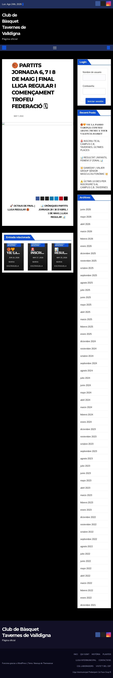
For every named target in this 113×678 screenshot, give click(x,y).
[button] (104, 47)
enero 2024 (86, 422)
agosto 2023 (86, 458)
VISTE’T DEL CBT (103, 666)
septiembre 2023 (88, 451)
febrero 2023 (86, 502)
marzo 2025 (86, 319)
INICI (76, 654)
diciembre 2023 (88, 429)
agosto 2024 (86, 370)
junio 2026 (85, 209)
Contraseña (88, 86)
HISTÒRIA (96, 654)
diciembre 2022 (88, 517)
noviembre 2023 (88, 436)
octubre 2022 (86, 532)
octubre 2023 (86, 444)
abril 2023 (85, 488)
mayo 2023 (86, 480)
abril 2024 (85, 400)
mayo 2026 (86, 217)
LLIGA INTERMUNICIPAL (86, 660)
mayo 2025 (86, 305)
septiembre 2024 (88, 363)
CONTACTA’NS (105, 660)
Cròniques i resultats (12, 244)
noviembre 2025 (88, 261)
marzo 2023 (86, 495)
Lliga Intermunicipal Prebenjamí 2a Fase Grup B (92, 672)
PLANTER (107, 654)
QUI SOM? (84, 654)
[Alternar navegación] (54, 48)
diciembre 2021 (88, 605)
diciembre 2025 (88, 253)
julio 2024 (85, 378)
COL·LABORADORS (85, 666)
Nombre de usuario (92, 72)
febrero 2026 (86, 239)
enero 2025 (86, 334)
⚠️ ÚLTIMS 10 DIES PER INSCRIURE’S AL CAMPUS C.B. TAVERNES (94, 184)
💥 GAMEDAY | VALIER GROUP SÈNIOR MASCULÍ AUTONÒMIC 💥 (94, 171)
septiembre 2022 (88, 539)
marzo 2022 (86, 583)
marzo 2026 (86, 231)
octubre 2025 (86, 268)
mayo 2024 (86, 392)
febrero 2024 (86, 414)
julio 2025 (85, 290)
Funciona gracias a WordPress (14, 663)
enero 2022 (86, 598)
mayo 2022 (86, 568)
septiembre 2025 (88, 275)
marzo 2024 (86, 407)
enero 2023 (86, 510)
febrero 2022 (86, 590)
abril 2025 (85, 312)
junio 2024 (85, 385)
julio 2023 (85, 466)
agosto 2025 (86, 283)
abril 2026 (85, 224)
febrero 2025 (86, 327)
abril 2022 (85, 576)
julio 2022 (85, 554)
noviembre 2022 (88, 524)
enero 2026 (86, 246)
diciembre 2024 (88, 341)
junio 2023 (85, 473)
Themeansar (48, 663)
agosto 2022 (86, 546)
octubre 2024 (86, 356)
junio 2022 (85, 561)
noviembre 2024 (88, 349)
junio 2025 (85, 297)
